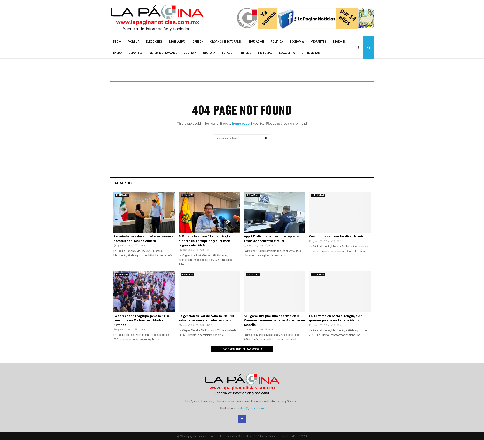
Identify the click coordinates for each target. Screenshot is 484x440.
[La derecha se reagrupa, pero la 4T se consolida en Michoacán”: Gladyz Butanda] (144, 291)
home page (241, 123)
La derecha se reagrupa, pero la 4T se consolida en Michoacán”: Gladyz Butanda (141, 320)
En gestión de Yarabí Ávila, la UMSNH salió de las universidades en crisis (206, 318)
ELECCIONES (154, 41)
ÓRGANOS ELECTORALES (226, 41)
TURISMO (245, 52)
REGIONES (339, 41)
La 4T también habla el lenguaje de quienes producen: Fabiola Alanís (335, 318)
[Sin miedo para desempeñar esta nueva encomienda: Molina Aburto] (144, 212)
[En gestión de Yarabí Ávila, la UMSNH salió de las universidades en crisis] (209, 291)
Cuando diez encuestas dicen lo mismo (339, 236)
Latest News (122, 182)
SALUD (117, 52)
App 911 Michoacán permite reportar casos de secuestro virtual (272, 239)
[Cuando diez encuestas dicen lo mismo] (340, 212)
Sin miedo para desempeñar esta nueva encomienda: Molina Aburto (143, 239)
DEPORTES (136, 52)
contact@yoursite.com (250, 408)
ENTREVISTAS (311, 52)
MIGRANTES (318, 41)
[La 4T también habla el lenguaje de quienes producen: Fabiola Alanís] (340, 291)
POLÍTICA (277, 41)
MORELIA (133, 41)
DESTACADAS (122, 195)
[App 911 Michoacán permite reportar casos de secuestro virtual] (274, 212)
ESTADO (227, 52)
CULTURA (209, 52)
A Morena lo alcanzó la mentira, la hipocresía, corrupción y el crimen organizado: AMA (204, 241)
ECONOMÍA (297, 41)
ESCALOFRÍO (287, 52)
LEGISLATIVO (177, 41)
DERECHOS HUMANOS (163, 52)
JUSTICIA (190, 52)
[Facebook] (359, 47)
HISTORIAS (265, 52)
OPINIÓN (197, 41)
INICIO (117, 41)
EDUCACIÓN (256, 41)
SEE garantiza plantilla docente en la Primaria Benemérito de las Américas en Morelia (274, 320)
